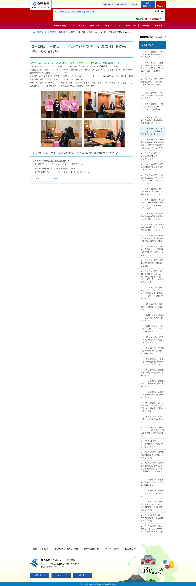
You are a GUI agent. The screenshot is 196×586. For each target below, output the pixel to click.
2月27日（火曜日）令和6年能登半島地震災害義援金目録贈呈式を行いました (152, 54)
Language (106, 4)
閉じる (160, 11)
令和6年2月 (73, 32)
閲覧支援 (134, 4)
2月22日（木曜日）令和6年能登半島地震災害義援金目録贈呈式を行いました (152, 95)
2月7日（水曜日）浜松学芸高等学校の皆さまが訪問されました (152, 394)
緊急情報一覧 (141, 19)
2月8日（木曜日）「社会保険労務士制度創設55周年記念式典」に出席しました (152, 361)
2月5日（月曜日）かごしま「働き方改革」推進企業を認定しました (152, 444)
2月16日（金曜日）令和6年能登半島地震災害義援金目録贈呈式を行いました (152, 216)
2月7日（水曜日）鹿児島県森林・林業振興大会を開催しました (152, 383)
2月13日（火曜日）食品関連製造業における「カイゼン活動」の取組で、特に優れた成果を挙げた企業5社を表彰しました (152, 276)
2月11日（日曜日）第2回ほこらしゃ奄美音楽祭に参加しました (152, 317)
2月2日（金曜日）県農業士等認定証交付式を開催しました (152, 493)
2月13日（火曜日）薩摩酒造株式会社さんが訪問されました (152, 306)
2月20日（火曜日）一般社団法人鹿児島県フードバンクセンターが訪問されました (152, 108)
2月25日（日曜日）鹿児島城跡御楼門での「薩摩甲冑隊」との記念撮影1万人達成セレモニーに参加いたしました (152, 68)
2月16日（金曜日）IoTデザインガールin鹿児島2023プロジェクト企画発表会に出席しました (152, 204)
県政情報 (40, 32)
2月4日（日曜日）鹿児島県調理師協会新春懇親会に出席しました (152, 455)
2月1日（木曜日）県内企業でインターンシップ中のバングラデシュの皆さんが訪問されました (152, 530)
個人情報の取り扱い (92, 549)
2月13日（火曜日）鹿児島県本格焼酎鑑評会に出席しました (152, 263)
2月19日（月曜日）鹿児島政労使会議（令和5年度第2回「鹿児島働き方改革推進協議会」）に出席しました (152, 144)
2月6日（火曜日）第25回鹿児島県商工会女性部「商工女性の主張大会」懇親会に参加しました (152, 407)
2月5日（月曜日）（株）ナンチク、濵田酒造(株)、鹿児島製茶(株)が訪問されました (152, 432)
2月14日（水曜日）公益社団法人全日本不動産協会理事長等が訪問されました (152, 238)
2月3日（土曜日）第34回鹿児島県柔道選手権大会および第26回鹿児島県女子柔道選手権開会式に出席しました (152, 468)
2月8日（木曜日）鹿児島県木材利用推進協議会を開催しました (152, 372)
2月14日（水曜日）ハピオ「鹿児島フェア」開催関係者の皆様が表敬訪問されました (152, 251)
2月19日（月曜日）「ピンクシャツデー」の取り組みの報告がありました (152, 131)
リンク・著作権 (112, 549)
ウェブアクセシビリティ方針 (66, 549)
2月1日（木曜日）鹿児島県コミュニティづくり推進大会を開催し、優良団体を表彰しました (152, 506)
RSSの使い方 (130, 549)
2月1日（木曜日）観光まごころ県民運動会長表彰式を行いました (152, 518)
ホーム (32, 32)
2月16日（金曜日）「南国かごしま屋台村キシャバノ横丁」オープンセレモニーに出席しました (152, 179)
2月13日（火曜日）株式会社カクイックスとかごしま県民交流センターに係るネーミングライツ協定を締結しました (152, 293)
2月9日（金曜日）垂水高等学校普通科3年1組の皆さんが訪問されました (152, 350)
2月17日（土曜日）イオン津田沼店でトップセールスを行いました (152, 156)
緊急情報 (161, 6)
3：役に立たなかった (74, 164)
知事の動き (63, 32)
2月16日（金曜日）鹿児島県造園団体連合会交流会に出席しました (152, 167)
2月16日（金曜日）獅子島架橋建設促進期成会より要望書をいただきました (152, 191)
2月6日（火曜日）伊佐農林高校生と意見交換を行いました (152, 419)
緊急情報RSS (157, 19)
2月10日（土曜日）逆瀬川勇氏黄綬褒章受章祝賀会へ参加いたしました (152, 339)
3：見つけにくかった (80, 172)
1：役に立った (41, 164)
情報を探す (148, 6)
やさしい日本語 (120, 4)
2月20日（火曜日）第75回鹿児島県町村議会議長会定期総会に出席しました (152, 120)
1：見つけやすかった (44, 172)
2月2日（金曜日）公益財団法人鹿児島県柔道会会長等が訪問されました (152, 482)
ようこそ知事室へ (51, 32)
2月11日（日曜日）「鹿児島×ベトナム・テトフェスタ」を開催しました (152, 328)
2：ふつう (56, 164)
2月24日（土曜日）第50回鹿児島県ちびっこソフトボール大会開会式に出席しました (152, 83)
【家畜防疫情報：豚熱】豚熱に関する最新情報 (76, 12)
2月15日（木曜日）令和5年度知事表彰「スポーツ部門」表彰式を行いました (152, 227)
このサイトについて (40, 549)
